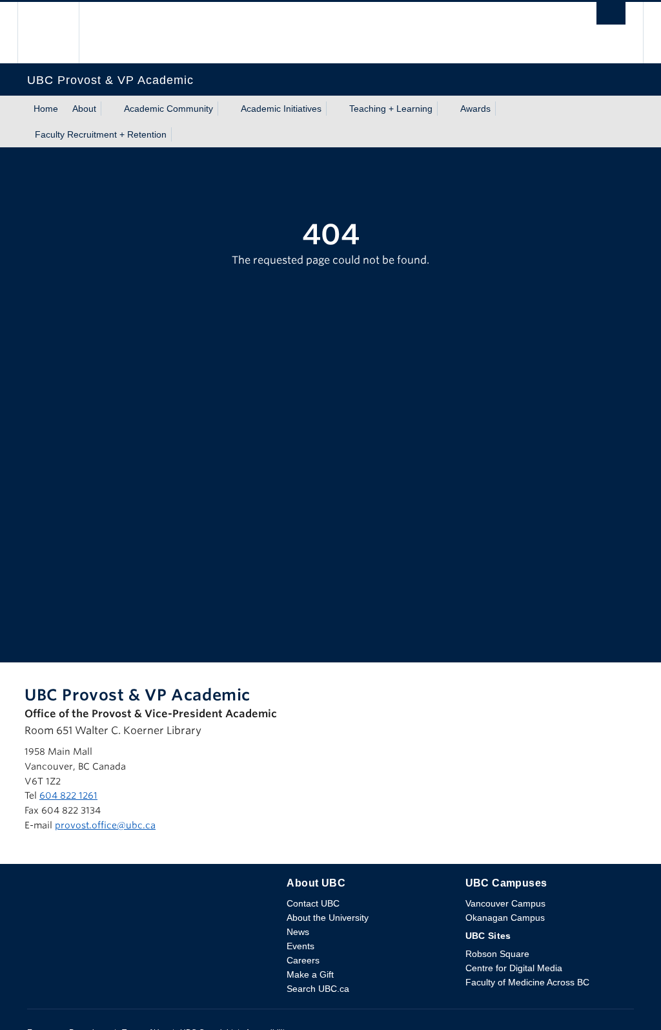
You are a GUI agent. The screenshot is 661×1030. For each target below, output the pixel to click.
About (84, 108)
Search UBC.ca (318, 988)
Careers (303, 960)
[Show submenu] (108, 108)
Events (300, 946)
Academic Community (168, 108)
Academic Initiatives (281, 108)
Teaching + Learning (390, 108)
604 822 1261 (68, 795)
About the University (328, 917)
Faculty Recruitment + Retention (101, 134)
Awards (475, 108)
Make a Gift (310, 974)
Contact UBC (313, 903)
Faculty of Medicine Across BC (527, 982)
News (298, 932)
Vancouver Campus (505, 903)
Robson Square (497, 954)
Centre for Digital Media (513, 968)
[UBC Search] (610, 17)
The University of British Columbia (57, 32)
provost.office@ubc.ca (105, 825)
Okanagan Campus (505, 917)
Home (46, 108)
